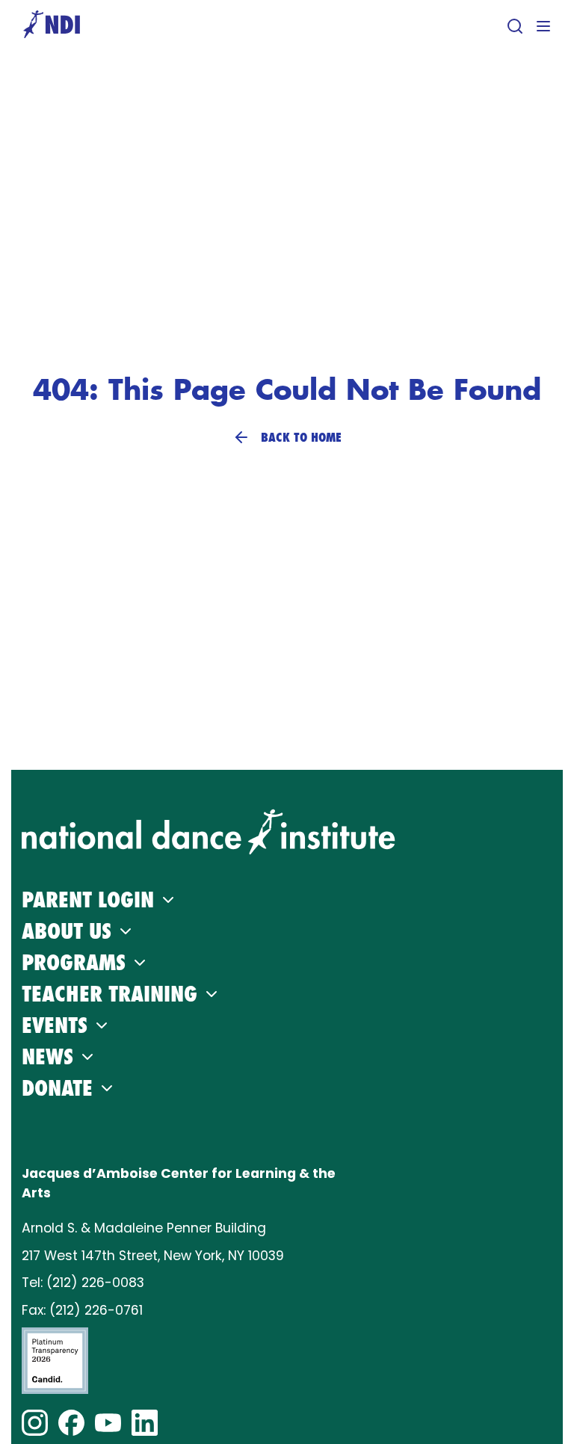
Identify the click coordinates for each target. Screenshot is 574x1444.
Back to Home (301, 437)
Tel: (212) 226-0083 (83, 1283)
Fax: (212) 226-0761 (82, 1310)
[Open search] (515, 26)
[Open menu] (543, 26)
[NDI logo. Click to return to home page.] (208, 832)
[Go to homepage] (51, 25)
